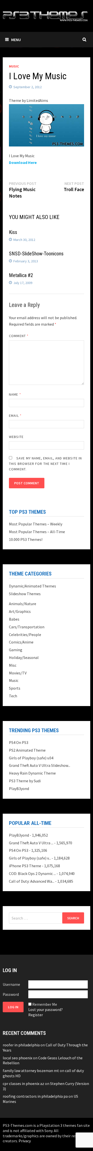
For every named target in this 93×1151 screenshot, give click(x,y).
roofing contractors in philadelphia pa (35, 1096)
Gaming (15, 649)
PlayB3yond (19, 788)
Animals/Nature (22, 603)
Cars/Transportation (26, 626)
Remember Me (44, 1004)
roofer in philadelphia (21, 1044)
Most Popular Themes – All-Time (37, 531)
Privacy (25, 1140)
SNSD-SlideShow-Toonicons (36, 254)
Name (15, 394)
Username (11, 984)
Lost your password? (45, 1009)
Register (35, 1014)
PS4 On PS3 (18, 742)
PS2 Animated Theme (27, 750)
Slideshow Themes (25, 593)
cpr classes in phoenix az (23, 1083)
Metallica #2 (21, 275)
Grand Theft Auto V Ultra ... (31, 842)
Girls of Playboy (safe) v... (30, 858)
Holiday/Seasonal (24, 657)
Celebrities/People (25, 634)
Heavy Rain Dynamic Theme (32, 773)
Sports (14, 688)
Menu (16, 39)
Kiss (13, 232)
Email (15, 415)
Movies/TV (18, 672)
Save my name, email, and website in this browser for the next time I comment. (45, 463)
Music (14, 66)
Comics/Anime (21, 642)
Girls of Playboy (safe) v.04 (31, 757)
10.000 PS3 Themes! (25, 539)
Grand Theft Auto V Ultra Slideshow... (39, 765)
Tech (13, 695)
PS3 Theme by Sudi (25, 780)
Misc (12, 665)
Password (11, 994)
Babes (14, 619)
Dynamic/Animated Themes (32, 585)
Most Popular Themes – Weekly (35, 523)
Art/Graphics (20, 611)
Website (16, 436)
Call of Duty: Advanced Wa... (31, 881)
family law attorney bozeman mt (31, 1070)
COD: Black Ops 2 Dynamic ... (32, 873)
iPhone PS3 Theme (25, 865)
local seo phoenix (17, 1057)
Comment (19, 336)
